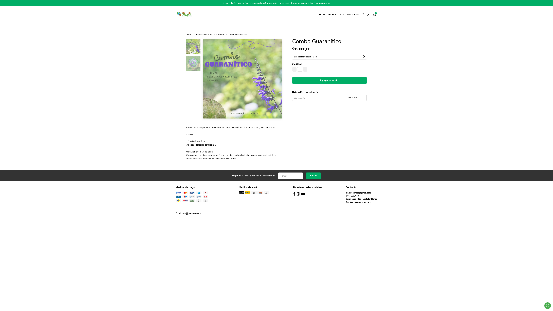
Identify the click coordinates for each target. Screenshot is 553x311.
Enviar (313, 175)
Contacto (353, 14)
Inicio (322, 14)
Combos (220, 34)
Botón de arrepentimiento (358, 202)
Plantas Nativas (204, 34)
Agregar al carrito (329, 80)
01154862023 (352, 195)
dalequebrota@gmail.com (358, 192)
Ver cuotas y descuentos (305, 56)
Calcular (351, 97)
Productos (334, 14)
